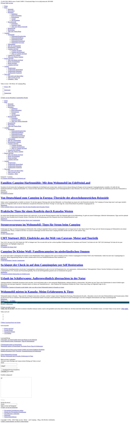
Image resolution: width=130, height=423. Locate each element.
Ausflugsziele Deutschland (15, 69)
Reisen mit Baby (12, 63)
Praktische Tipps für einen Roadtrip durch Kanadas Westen (37, 211)
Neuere (3, 300)
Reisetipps (11, 12)
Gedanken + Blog (13, 79)
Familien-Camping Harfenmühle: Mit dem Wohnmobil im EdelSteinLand (45, 182)
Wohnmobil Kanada (17, 39)
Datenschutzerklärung (10, 417)
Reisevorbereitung (16, 15)
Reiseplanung (15, 17)
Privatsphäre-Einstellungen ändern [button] (13, 410)
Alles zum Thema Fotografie (19, 26)
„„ (124, 309)
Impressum (7, 90)
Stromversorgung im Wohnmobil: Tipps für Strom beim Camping (40, 224)
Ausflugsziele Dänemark (15, 71)
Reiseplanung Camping (14, 47)
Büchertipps (11, 30)
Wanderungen (12, 68)
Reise (5, 7)
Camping (6, 33)
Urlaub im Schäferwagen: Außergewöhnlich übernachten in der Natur (43, 278)
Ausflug (6, 66)
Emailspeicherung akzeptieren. (11, 369)
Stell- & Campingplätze (14, 46)
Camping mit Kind (13, 49)
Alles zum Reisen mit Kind (15, 60)
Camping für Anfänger (14, 55)
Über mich (7, 74)
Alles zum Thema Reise (14, 31)
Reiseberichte (11, 28)
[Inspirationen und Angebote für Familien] (16, 397)
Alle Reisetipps (15, 20)
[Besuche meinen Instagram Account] (9, 407)
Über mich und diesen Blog (15, 76)
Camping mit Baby (16, 50)
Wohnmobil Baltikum (17, 38)
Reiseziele (10, 9)
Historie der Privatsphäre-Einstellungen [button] (15, 412)
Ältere (13, 300)
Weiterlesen (4, 192)
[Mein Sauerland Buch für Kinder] (11, 322)
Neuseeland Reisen (9, 331)
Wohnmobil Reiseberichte (18, 36)
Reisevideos (11, 11)
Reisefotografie (12, 22)
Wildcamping (11, 44)
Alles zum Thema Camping (15, 57)
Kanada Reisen (8, 330)
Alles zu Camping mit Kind (19, 53)
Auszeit (13, 19)
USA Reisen (7, 333)
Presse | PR (7, 87)
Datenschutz (7, 93)
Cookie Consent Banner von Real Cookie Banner (14, 421)
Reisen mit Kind (8, 58)
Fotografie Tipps (16, 25)
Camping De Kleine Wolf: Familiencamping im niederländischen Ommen (45, 251)
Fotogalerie (14, 23)
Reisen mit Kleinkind (14, 61)
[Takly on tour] (8, 307)
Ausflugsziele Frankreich (15, 73)
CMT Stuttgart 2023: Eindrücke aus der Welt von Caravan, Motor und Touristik (49, 238)
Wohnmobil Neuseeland (18, 41)
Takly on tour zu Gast (14, 77)
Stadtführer (14, 14)
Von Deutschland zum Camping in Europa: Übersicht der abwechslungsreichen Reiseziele (55, 197)
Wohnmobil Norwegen (17, 42)
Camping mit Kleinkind (17, 52)
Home (6, 6)
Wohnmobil (11, 34)
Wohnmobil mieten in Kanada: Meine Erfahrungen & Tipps (37, 291)
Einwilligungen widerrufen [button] (11, 413)
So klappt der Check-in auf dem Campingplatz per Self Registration (42, 264)
